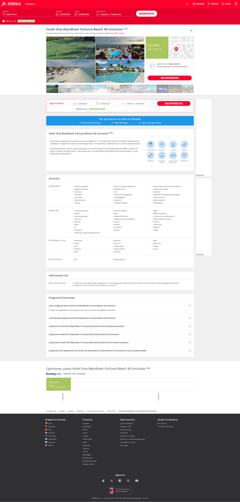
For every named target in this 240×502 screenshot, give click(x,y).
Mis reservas (162, 424)
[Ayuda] (225, 3)
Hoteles (62, 411)
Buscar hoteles (146, 13)
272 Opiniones (157, 49)
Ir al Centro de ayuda (165, 427)
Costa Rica (52, 436)
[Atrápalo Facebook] (120, 480)
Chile (50, 423)
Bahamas (80, 411)
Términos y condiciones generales (132, 439)
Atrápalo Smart (88, 464)
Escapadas (86, 445)
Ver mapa (120, 33)
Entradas (85, 423)
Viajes (84, 442)
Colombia (51, 426)
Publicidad (124, 433)
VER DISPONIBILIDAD (170, 77)
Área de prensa (125, 430)
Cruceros (85, 448)
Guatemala (52, 439)
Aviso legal (124, 445)
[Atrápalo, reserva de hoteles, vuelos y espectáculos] (11, 4)
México (51, 445)
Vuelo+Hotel (87, 439)
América (71, 411)
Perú (50, 430)
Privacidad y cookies (127, 442)
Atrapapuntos (87, 458)
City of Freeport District (95, 411)
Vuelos (85, 430)
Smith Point (111, 411)
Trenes (84, 433)
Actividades (86, 426)
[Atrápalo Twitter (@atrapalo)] (111, 480)
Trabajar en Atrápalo (127, 436)
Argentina (51, 442)
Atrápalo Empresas (89, 461)
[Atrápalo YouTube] (136, 480)
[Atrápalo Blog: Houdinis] (103, 480)
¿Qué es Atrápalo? (126, 423)
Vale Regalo (86, 455)
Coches (85, 451)
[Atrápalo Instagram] (128, 480)
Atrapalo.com (51, 411)
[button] (191, 30)
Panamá (51, 433)
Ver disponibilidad (174, 103)
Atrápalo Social (125, 426)
